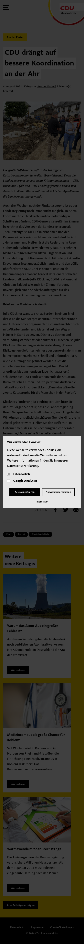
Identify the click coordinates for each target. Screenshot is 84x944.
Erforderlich (21, 474)
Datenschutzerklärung (22, 466)
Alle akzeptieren (24, 492)
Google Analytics (25, 481)
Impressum (42, 501)
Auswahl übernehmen (58, 492)
